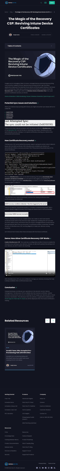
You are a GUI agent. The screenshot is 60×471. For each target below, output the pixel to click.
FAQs (6, 432)
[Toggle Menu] (45, 2)
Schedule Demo (9, 402)
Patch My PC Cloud (27, 402)
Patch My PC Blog (27, 447)
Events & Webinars (45, 406)
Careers (42, 402)
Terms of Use (51, 463)
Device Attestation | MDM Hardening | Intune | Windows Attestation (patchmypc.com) (29, 96)
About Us (42, 398)
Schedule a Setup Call (11, 406)
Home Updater (26, 410)
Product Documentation (12, 443)
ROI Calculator (9, 413)
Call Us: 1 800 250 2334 (46, 417)
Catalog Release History (12, 439)
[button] (54, 12)
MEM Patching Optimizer (29, 423)
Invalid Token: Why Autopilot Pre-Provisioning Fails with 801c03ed (19, 352)
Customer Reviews (45, 410)
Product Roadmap (27, 439)
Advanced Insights (27, 398)
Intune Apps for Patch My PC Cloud (15, 299)
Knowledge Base (9, 436)
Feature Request (27, 436)
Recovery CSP (12, 130)
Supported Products (28, 454)
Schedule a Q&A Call (10, 410)
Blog (11, 12)
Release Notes (9, 447)
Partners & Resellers (10, 451)
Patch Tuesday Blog (28, 443)
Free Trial (7, 398)
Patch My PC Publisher (28, 406)
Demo (52, 2)
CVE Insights (25, 413)
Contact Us (43, 413)
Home (6, 12)
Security (7, 454)
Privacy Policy (42, 463)
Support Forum (26, 451)
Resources (25, 432)
